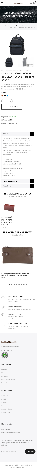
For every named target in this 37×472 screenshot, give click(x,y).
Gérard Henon (12, 123)
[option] (2, 95)
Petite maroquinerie (8, 380)
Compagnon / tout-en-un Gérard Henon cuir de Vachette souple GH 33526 (16, 274)
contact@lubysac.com (12, 347)
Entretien (4, 399)
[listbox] (17, 95)
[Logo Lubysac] (18, 3)
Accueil (3, 26)
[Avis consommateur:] (4, 355)
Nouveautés (20, 26)
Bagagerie (4, 376)
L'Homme (11, 26)
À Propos (4, 402)
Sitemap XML (5, 412)
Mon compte (5, 429)
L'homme (4, 373)
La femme (4, 370)
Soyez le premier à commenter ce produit (15, 71)
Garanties (4, 396)
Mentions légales (7, 409)
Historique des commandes (10, 433)
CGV (2, 406)
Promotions (5, 383)
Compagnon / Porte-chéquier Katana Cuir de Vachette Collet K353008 (7, 221)
